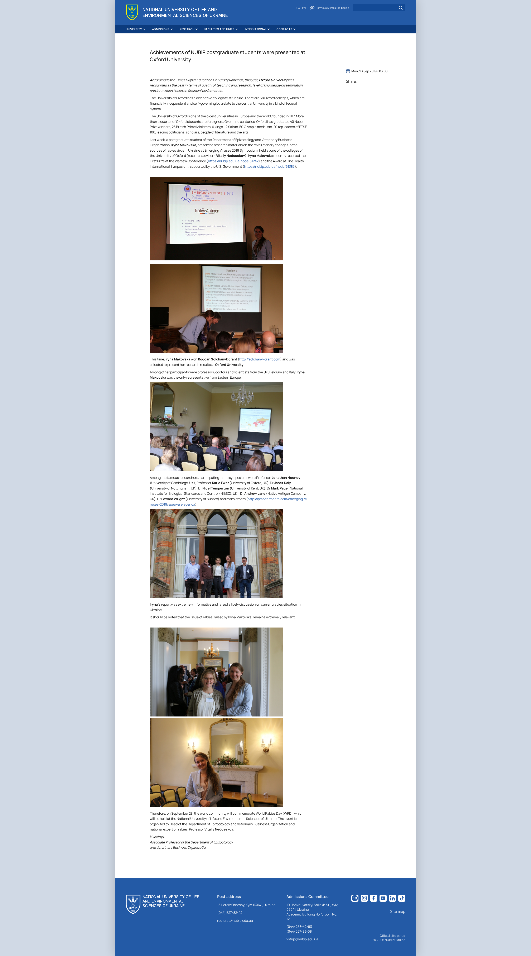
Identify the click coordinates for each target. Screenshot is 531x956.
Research (187, 29)
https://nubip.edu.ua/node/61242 (233, 161)
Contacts (284, 29)
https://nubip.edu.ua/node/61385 (269, 166)
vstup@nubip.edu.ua (302, 939)
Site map (397, 911)
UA (298, 8)
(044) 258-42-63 (299, 926)
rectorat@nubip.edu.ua (235, 920)
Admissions (161, 29)
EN (304, 8)
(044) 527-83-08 (299, 931)
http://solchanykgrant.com (259, 359)
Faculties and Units (219, 29)
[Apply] (400, 7)
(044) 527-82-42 (229, 912)
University (134, 29)
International (255, 29)
